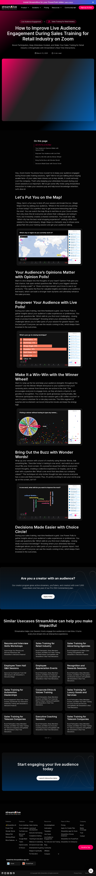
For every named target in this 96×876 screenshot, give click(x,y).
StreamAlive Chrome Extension (67, 835)
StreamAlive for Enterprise (69, 842)
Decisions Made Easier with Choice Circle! (48, 163)
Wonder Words (10, 831)
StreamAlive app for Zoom (69, 831)
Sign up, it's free (86, 7)
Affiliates (47, 851)
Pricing (46, 8)
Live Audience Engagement (48, 838)
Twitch (21, 842)
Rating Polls (9, 834)
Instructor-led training (35, 833)
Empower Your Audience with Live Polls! (47, 153)
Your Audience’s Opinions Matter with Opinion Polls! (46, 149)
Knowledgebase (49, 825)
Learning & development (33, 829)
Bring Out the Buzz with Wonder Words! (47, 160)
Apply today (48, 597)
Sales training (33, 825)
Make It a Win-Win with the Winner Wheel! (48, 157)
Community (47, 848)
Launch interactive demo (48, 778)
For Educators (33, 854)
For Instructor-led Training (52, 842)
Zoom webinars (24, 828)
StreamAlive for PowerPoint (69, 839)
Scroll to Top (85, 847)
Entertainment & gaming (36, 848)
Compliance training (35, 836)
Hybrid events (23, 845)
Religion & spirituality (35, 851)
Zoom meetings (24, 825)
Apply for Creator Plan (68, 828)
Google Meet (23, 839)
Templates (47, 831)
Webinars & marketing (36, 842)
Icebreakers (48, 828)
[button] (25, 7)
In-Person (22, 848)
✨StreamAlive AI (11, 825)
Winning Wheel (10, 837)
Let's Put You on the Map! (43, 145)
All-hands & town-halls (36, 845)
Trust (81, 833)
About (82, 825)
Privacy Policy (78, 873)
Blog (45, 845)
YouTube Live (23, 831)
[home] (9, 7)
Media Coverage (83, 829)
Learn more (68, 2)
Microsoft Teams (22, 835)
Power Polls (9, 828)
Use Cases (47, 834)
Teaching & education (36, 839)
